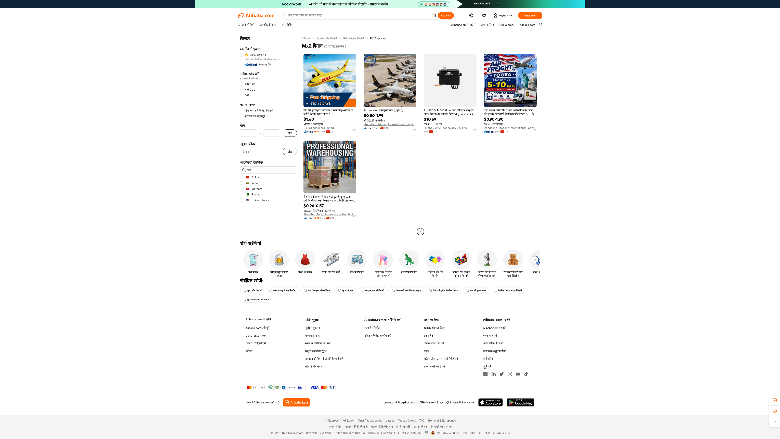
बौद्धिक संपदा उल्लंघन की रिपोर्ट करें (441, 358)
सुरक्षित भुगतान (312, 328)
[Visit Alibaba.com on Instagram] (509, 374)
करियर (249, 351)
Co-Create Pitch (256, 335)
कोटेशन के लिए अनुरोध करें (377, 335)
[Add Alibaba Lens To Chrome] (296, 402)
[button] (433, 15)
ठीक (290, 133)
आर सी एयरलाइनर (478, 290)
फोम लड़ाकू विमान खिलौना (284, 290)
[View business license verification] (427, 433)
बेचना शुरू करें (490, 335)
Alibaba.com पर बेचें (494, 328)
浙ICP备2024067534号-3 (494, 433)
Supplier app (406, 402)
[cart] (484, 16)
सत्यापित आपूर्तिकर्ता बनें (494, 351)
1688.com (348, 420)
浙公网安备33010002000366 (456, 433)
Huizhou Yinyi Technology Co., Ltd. (445, 127)
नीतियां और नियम (313, 366)
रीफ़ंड (426, 351)
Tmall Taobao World (370, 420)
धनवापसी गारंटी (312, 335)
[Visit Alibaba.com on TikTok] (526, 374)
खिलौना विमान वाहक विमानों (510, 290)
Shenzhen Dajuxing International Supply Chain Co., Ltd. (390, 124)
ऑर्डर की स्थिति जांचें (493, 343)
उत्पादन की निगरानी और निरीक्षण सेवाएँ (324, 358)
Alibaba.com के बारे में (258, 319)
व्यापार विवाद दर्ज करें (434, 343)
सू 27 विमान (347, 290)
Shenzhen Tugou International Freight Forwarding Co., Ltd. (329, 214)
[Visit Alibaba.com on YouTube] (518, 374)
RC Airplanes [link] (378, 38)
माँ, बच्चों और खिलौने (327, 38)
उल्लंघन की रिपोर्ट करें (434, 366)
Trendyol (433, 420)
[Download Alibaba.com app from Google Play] (520, 402)
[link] (774, 400)
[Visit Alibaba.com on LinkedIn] (493, 374)
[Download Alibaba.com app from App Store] (490, 402)
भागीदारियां (488, 358)
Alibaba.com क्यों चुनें (258, 328)
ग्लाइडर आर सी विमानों (374, 290)
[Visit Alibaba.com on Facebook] (485, 374)
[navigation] (268, 135)
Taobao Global (407, 420)
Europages (449, 420)
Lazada (390, 420)
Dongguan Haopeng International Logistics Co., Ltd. (510, 127)
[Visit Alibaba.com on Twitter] (501, 374)
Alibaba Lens (262, 402)
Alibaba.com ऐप (429, 402)
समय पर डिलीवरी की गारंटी (318, 343)
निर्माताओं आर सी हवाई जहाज (408, 290)
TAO (421, 420)
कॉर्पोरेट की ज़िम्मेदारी (256, 343)
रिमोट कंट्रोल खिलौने (353, 38)
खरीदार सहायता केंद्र (434, 328)
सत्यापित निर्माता (372, 328)
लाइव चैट (428, 335)
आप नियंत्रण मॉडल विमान (319, 290)
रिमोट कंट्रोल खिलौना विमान (445, 290)
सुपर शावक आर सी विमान (258, 299)
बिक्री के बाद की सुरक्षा (316, 351)
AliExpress (332, 420)
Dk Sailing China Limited (318, 127)
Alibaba (306, 38)
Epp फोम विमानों (254, 290)
